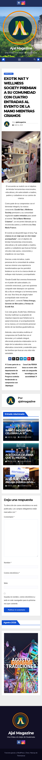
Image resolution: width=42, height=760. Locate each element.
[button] (35, 59)
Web (6, 583)
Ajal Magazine (21, 48)
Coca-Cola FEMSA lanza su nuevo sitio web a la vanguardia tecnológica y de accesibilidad (29, 370)
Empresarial (9, 73)
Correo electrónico (12, 573)
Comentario (9, 517)
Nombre (7, 563)
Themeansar (21, 756)
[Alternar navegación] (19, 59)
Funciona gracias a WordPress (15, 753)
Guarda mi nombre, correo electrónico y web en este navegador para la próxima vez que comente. (19, 600)
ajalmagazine (21, 122)
